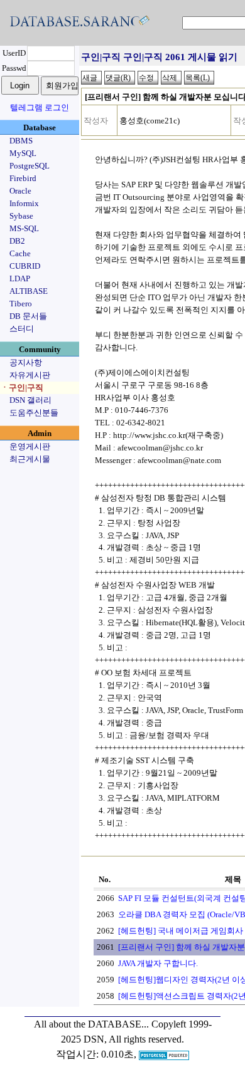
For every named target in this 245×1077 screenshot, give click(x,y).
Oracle (20, 190)
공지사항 (25, 362)
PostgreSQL (29, 165)
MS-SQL (24, 228)
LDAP (19, 278)
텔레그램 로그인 (39, 107)
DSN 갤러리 (30, 400)
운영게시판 (29, 446)
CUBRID (24, 266)
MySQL (22, 153)
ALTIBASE (28, 291)
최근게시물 (29, 459)
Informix (24, 203)
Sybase (21, 216)
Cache (20, 253)
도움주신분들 (33, 412)
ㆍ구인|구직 (22, 387)
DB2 (17, 241)
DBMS (21, 140)
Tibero (20, 303)
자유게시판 (29, 375)
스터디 (21, 328)
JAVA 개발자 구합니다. (158, 963)
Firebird (22, 178)
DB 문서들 (28, 316)
